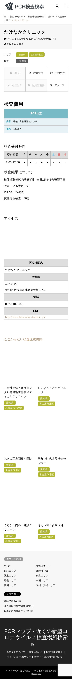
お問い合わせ (36, 652)
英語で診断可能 (12, 601)
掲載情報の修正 (54, 652)
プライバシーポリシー (19, 656)
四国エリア (10, 585)
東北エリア (10, 570)
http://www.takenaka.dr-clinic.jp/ (25, 317)
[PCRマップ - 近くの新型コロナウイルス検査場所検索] (24, 6)
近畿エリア (10, 580)
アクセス (58, 85)
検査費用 (37, 73)
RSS (32, 644)
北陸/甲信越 (42, 570)
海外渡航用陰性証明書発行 (18, 606)
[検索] (57, 6)
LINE (39, 644)
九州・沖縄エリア (45, 585)
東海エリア (42, 575)
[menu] (66, 6)
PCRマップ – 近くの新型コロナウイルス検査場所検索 (32, 671)
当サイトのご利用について (48, 656)
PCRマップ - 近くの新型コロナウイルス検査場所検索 (36, 634)
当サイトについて (16, 652)
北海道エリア (43, 566)
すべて (7, 566)
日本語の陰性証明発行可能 (18, 610)
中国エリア (42, 580)
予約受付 (59, 73)
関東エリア (10, 575)
